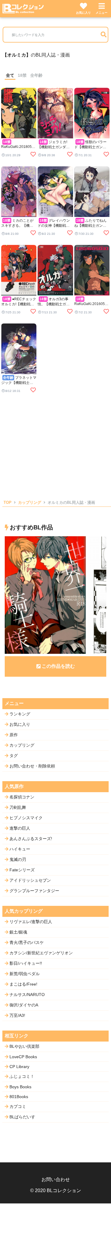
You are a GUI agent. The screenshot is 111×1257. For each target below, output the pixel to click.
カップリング (29, 502)
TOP (8, 502)
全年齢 (36, 75)
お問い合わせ (55, 1179)
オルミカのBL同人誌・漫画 (71, 502)
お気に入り (83, 12)
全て (10, 75)
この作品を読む (58, 666)
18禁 (22, 75)
